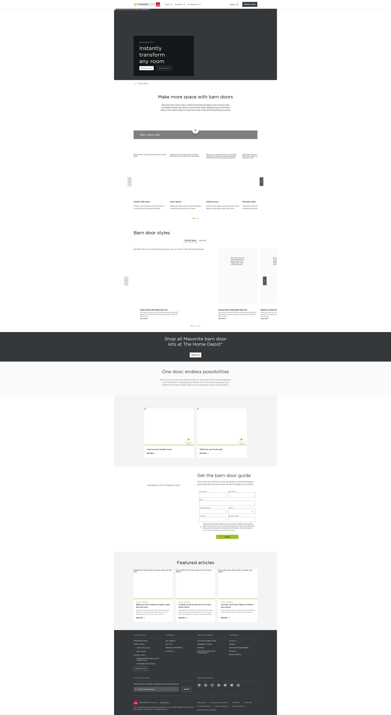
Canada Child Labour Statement (207, 710)
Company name (204, 508)
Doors (167, 4)
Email (201, 499)
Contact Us (169, 651)
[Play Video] (169, 426)
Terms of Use (248, 702)
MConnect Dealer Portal (206, 641)
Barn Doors (141, 651)
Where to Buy (250, 4)
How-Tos (168, 644)
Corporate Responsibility (239, 648)
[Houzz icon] (206, 685)
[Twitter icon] (225, 685)
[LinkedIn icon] (238, 685)
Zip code (202, 516)
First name (203, 491)
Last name (232, 491)
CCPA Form (235, 702)
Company (234, 635)
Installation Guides (204, 644)
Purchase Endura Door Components (206, 652)
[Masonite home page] (135, 83)
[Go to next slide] (261, 181)
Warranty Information (173, 648)
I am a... (230, 508)
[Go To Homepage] (136, 703)
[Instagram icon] (212, 685)
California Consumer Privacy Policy (224, 530)
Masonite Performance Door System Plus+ (148, 659)
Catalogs (200, 648)
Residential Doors (141, 641)
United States (164, 702)
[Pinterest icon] (199, 685)
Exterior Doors (139, 655)
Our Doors (139, 635)
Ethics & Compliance (221, 706)
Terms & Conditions (238, 706)
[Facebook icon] (219, 685)
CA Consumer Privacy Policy (219, 702)
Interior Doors (139, 644)
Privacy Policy (207, 530)
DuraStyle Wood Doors (146, 664)
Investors (232, 651)
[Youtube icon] (232, 685)
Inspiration (179, 4)
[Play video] (199, 133)
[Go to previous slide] (129, 181)
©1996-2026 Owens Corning (148, 702)
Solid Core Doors (143, 648)
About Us (233, 641)
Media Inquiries (235, 654)
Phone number (233, 516)
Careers (232, 644)
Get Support (170, 641)
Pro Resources (193, 4)
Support (170, 635)
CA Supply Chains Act (203, 706)
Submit (187, 689)
